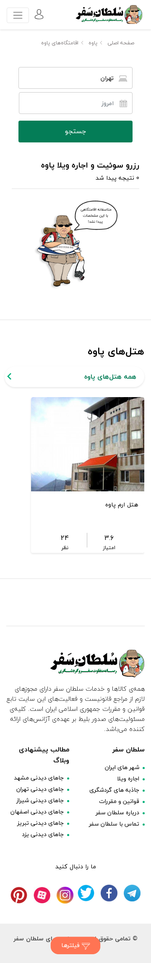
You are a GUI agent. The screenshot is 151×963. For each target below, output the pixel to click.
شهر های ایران (122, 767)
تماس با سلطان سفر (114, 823)
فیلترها (71, 945)
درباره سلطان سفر (117, 812)
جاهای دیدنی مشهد (39, 777)
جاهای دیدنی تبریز (40, 823)
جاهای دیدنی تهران (40, 789)
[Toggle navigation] (18, 15)
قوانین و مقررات (119, 801)
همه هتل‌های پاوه (110, 376)
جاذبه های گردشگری (114, 790)
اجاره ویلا (128, 778)
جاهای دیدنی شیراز (40, 800)
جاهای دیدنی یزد (43, 834)
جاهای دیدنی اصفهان (37, 811)
